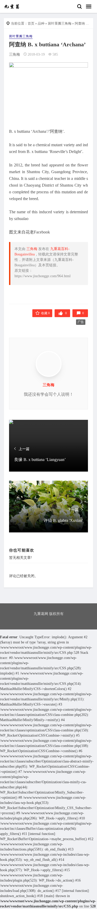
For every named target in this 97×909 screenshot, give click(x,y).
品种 (41, 23)
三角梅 (14, 54)
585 (55, 54)
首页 (31, 23)
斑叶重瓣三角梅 (59, 23)
